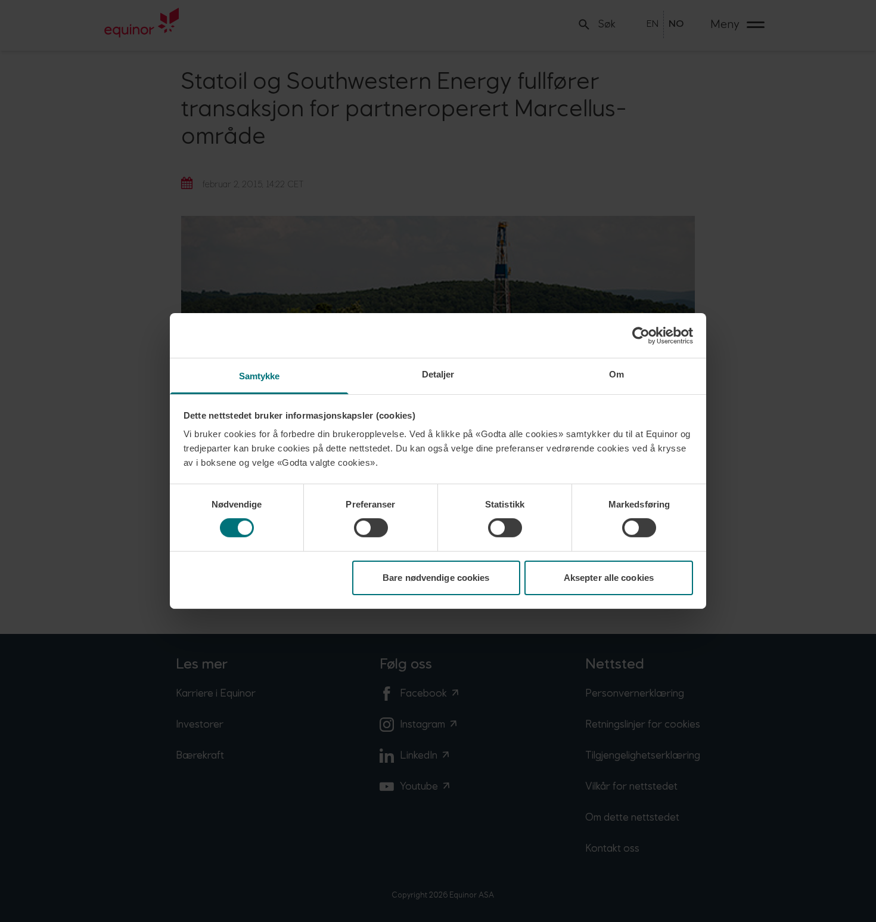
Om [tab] (616, 374)
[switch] (371, 527)
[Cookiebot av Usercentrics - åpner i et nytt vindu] (641, 335)
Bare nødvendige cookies (436, 578)
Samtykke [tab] (259, 376)
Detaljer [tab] (438, 374)
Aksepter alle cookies (609, 578)
